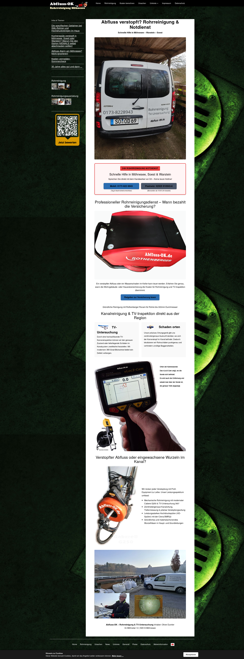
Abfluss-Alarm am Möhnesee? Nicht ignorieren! (66, 52)
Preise (135, 644)
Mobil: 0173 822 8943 (121, 186)
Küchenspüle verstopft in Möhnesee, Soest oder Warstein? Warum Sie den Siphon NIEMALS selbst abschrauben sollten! (64, 40)
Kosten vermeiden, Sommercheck (60, 60)
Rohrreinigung (110, 3)
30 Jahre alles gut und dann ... (66, 66)
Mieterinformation (161, 644)
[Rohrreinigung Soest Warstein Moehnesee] (69, 3)
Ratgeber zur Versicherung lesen (140, 297)
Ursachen (142, 3)
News (107, 644)
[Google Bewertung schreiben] (67, 129)
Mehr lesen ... (118, 656)
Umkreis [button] (153, 3)
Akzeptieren (191, 655)
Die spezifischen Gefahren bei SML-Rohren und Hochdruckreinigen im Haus (66, 28)
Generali (126, 644)
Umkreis (116, 644)
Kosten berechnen (127, 3)
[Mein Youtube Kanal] (172, 644)
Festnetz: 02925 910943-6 (159, 186)
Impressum (166, 3)
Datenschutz (180, 3)
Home (98, 3)
